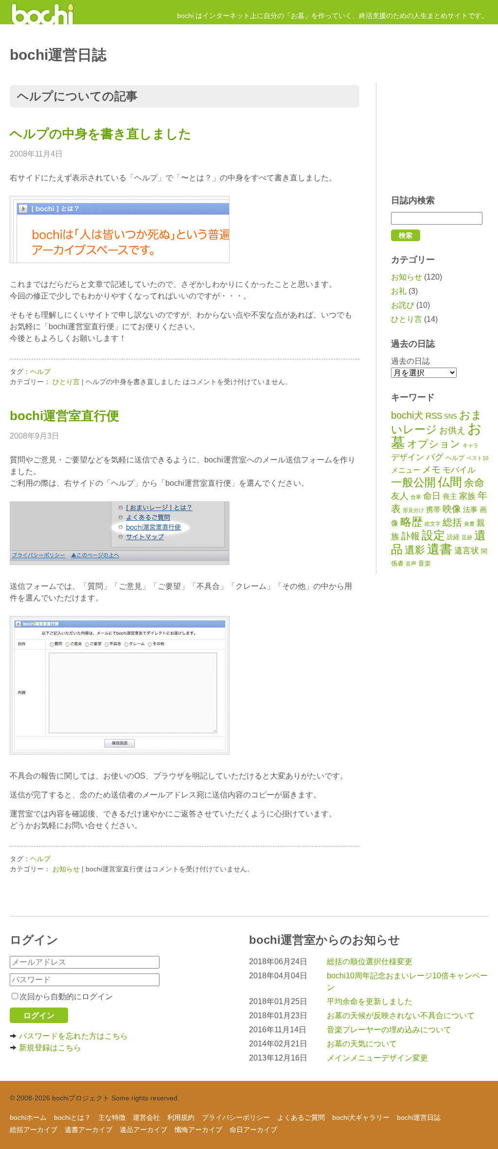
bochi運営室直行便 (64, 415)
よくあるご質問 (301, 1117)
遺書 (439, 549)
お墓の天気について (362, 1044)
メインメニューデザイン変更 (377, 1058)
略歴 (411, 521)
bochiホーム (28, 1117)
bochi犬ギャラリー (361, 1117)
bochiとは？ (72, 1117)
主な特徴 (111, 1117)
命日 (432, 496)
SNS (450, 416)
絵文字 (433, 524)
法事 (470, 509)
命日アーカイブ (253, 1129)
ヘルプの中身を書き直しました (101, 133)
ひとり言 (406, 319)
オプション (434, 444)
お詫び (402, 305)
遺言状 (466, 550)
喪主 (450, 496)
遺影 (415, 550)
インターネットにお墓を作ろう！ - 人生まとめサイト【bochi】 (42, 12)
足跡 (467, 537)
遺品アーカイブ (143, 1129)
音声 (411, 563)
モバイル (459, 470)
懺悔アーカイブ (198, 1129)
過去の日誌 (410, 361)
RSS (434, 416)
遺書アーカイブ (88, 1129)
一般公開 (413, 482)
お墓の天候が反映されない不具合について (401, 1015)
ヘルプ (454, 457)
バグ (435, 457)
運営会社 (146, 1117)
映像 (452, 509)
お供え (452, 430)
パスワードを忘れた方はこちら (73, 1036)
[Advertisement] (439, 133)
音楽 (424, 563)
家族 (467, 496)
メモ (431, 469)
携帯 (433, 509)
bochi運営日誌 (419, 1117)
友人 (400, 496)
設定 (433, 535)
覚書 (469, 524)
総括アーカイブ (33, 1129)
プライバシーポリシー (236, 1117)
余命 (474, 482)
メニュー (405, 470)
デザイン (407, 457)
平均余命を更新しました (369, 1001)
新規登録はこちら (50, 1047)
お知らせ (406, 277)
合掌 (415, 497)
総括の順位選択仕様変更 (369, 961)
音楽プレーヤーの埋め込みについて (389, 1029)
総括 (452, 522)
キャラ (470, 445)
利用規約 (181, 1117)
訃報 (410, 536)
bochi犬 (407, 415)
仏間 (450, 482)
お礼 (399, 291)
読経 (453, 537)
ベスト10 (477, 458)
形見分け (413, 510)
